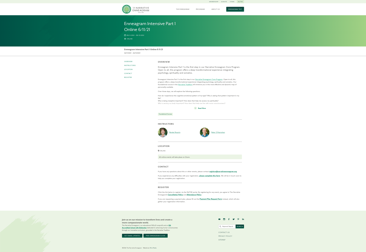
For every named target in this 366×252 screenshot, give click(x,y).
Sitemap (221, 240)
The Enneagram (182, 9)
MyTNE (240, 1)
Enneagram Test (235, 9)
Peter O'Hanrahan (218, 132)
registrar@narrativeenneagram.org (223, 171)
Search (240, 226)
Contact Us (224, 232)
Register (128, 77)
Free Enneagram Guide (155, 236)
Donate (224, 1)
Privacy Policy (225, 236)
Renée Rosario (174, 132)
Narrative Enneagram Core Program (208, 79)
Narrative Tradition (185, 84)
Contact (128, 73)
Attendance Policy (194, 195)
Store (232, 1)
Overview (128, 61)
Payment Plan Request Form (211, 199)
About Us (215, 9)
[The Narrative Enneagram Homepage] (135, 9)
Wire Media (153, 248)
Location (128, 69)
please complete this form (209, 176)
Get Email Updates (132, 236)
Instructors (130, 65)
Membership (213, 1)
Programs (200, 9)
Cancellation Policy (175, 195)
